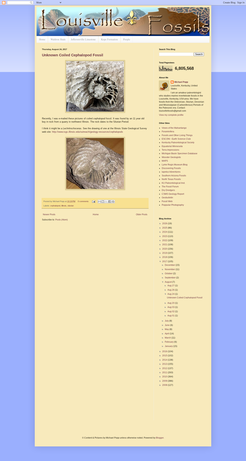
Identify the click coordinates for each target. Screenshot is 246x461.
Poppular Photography (173, 205)
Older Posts (141, 214)
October (169, 273)
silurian (71, 206)
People (126, 39)
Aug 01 (171, 315)
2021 (165, 244)
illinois (63, 206)
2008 (165, 385)
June (167, 325)
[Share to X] (106, 201)
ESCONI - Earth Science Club (176, 139)
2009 (165, 381)
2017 (165, 261)
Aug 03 (171, 307)
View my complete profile (171, 115)
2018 (165, 257)
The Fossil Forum (170, 186)
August (168, 282)
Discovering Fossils (171, 168)
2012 (165, 368)
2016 (165, 351)
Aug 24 (171, 294)
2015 (165, 355)
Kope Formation (109, 39)
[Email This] (99, 201)
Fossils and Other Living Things (177, 135)
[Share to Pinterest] (113, 201)
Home (42, 39)
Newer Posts (49, 214)
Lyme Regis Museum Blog (174, 164)
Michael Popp (181, 82)
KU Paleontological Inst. (173, 183)
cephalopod (55, 206)
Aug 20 (171, 303)
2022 (165, 240)
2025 (165, 228)
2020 (165, 249)
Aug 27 (171, 285)
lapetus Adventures (171, 172)
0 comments (83, 201)
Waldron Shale (58, 39)
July (167, 321)
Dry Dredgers (168, 190)
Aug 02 (171, 311)
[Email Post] (93, 201)
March (168, 337)
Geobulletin (167, 197)
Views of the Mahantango (174, 128)
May (167, 329)
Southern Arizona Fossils (174, 175)
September (170, 277)
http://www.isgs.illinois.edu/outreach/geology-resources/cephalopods (87, 131)
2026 (165, 223)
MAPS (165, 161)
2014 (165, 360)
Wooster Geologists (171, 157)
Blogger (160, 438)
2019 (165, 253)
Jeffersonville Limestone (83, 39)
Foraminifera (168, 131)
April (167, 333)
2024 (165, 232)
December (170, 265)
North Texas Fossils (171, 179)
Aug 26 (171, 290)
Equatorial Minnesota (172, 146)
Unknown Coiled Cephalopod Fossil (72, 55)
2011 (165, 372)
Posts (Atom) (61, 219)
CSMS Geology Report (173, 194)
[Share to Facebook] (109, 201)
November (170, 269)
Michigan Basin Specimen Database (179, 153)
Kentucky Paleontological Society (178, 142)
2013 (165, 364)
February (169, 342)
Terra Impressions (170, 150)
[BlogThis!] (103, 201)
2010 (165, 376)
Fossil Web (167, 201)
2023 (165, 236)
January (169, 346)
